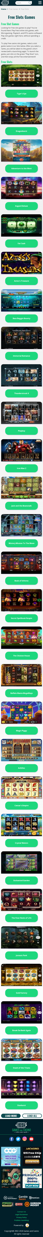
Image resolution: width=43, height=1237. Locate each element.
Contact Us (21, 1212)
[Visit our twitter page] (18, 1139)
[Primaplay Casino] (32, 1187)
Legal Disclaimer (21, 1214)
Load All (32, 1116)
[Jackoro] (32, 1165)
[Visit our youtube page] (31, 1139)
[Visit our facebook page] (11, 1139)
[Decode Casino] (11, 1187)
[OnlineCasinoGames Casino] (11, 1165)
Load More (11, 1116)
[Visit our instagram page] (25, 1139)
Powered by (18, 1225)
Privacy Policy (21, 1217)
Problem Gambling (21, 1220)
